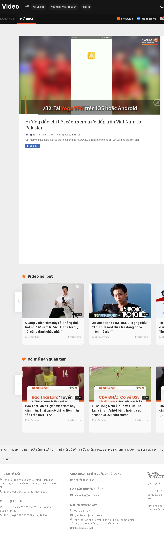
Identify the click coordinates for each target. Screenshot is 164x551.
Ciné (24, 449)
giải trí (86, 6)
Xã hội (50, 449)
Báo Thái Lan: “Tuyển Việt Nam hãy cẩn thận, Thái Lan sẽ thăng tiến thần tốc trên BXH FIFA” (52, 410)
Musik (14, 449)
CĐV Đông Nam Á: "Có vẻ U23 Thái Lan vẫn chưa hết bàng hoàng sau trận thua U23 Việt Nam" (117, 410)
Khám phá (133, 449)
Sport (119, 449)
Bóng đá (30, 134)
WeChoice (38, 6)
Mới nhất (26, 18)
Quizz (6, 459)
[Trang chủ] (10, 6)
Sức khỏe (87, 449)
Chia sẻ (33, 145)
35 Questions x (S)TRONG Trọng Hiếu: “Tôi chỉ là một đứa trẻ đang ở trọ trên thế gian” (119, 327)
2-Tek (147, 449)
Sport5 (76, 134)
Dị (155, 449)
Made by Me (104, 449)
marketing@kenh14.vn (86, 495)
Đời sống (37, 449)
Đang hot (7, 18)
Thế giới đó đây (67, 449)
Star (4, 449)
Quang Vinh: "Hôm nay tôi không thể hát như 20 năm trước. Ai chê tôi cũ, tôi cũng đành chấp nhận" (51, 327)
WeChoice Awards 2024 (64, 6)
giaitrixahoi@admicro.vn (88, 515)
